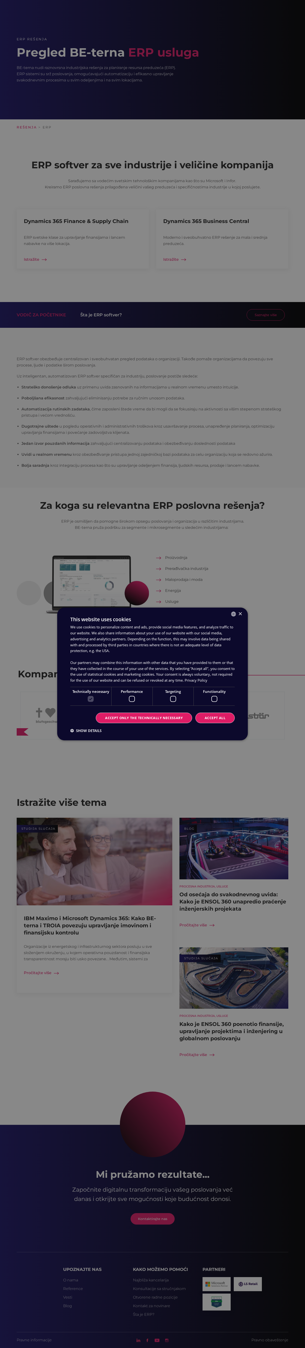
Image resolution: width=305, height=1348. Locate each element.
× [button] (240, 614)
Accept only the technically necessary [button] (144, 718)
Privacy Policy (196, 680)
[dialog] (152, 674)
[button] (86, 730)
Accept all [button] (215, 718)
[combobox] (233, 614)
